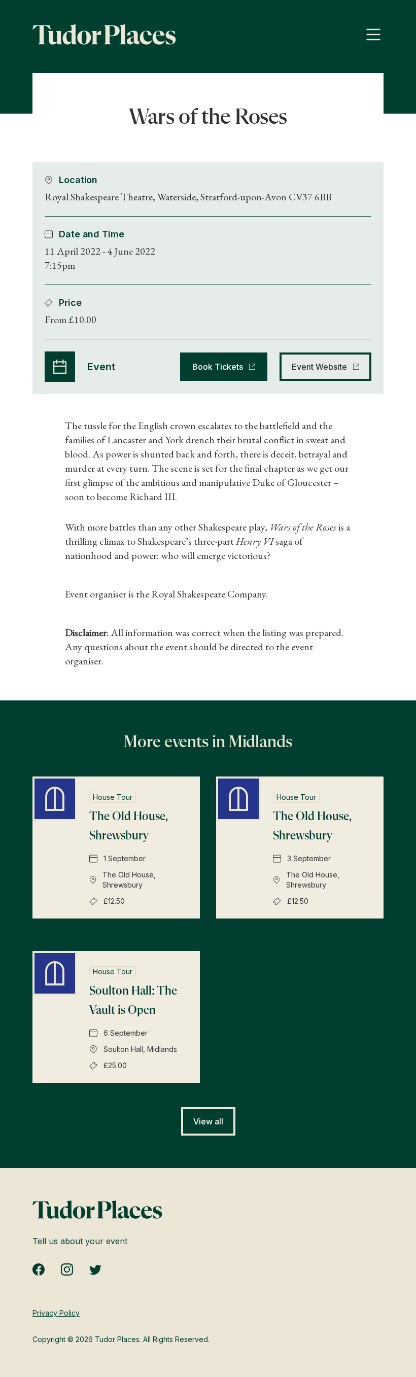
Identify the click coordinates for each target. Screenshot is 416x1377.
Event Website (319, 367)
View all (208, 1121)
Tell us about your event (79, 1241)
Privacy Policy (56, 1313)
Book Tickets (217, 367)
